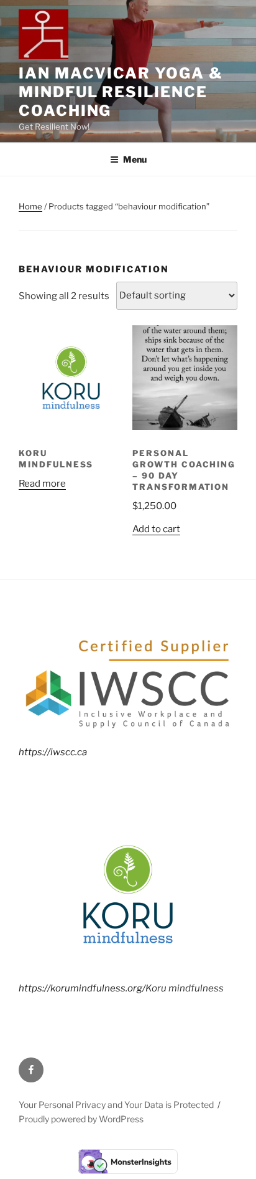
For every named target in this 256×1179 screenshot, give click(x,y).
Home (30, 206)
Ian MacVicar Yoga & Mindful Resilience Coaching (120, 92)
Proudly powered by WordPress (81, 1119)
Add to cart (156, 529)
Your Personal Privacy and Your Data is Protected (116, 1104)
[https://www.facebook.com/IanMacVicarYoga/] (31, 1069)
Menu (135, 159)
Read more (42, 483)
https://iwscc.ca (53, 752)
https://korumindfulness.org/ (82, 988)
